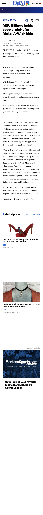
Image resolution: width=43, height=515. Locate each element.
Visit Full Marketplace (32, 214)
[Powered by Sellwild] (37, 348)
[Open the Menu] (4, 3)
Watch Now (36, 3)
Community (9, 20)
